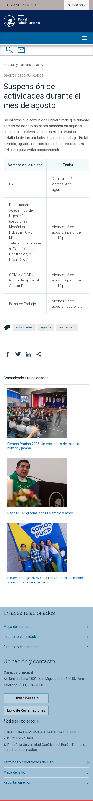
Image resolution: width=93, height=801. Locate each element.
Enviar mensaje (26, 698)
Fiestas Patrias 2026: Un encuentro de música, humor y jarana (43, 446)
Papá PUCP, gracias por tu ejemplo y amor (40, 513)
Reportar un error (17, 782)
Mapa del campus (17, 626)
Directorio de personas (21, 647)
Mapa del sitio (14, 772)
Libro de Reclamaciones (26, 710)
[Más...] (38, 354)
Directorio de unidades (21, 637)
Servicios (75, 5)
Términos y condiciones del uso (28, 762)
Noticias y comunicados (21, 65)
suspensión (67, 327)
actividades (24, 327)
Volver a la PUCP (24, 5)
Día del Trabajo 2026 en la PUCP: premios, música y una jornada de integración (46, 580)
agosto (45, 327)
